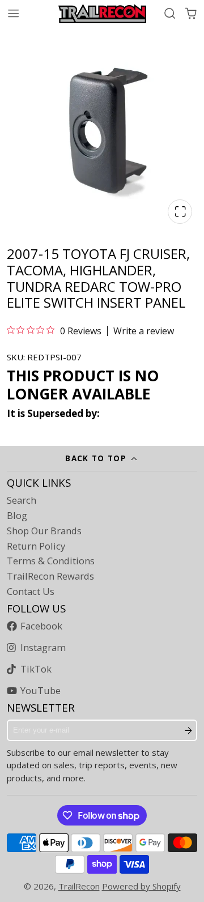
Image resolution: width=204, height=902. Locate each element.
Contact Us (30, 591)
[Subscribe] (188, 730)
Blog (17, 515)
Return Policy (36, 546)
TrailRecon (79, 886)
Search (21, 500)
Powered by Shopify (141, 886)
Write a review (143, 331)
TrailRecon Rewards (50, 576)
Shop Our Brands (44, 531)
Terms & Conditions (51, 561)
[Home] (102, 13)
